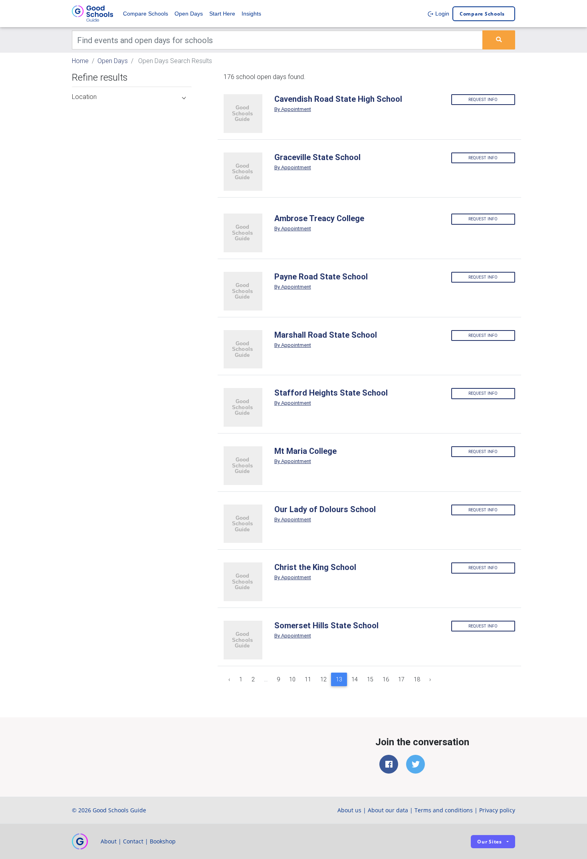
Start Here (222, 13)
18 (417, 679)
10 (292, 679)
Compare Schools (145, 13)
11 (308, 679)
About (109, 841)
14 (354, 679)
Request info (483, 99)
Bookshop (163, 841)
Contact (133, 841)
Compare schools (482, 13)
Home (80, 61)
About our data (388, 810)
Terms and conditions (443, 810)
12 (323, 679)
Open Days (189, 13)
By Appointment (292, 109)
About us (349, 810)
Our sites (489, 841)
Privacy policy (497, 810)
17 (401, 679)
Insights (251, 13)
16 (386, 679)
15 (370, 679)
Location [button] (84, 97)
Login (441, 13)
